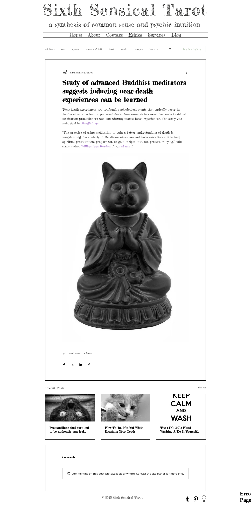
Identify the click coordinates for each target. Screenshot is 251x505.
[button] (170, 49)
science (88, 353)
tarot (111, 49)
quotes (75, 49)
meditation (75, 353)
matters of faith (94, 49)
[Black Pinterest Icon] (195, 499)
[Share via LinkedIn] (80, 364)
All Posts (49, 49)
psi (64, 353)
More (152, 49)
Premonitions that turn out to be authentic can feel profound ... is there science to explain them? (69, 429)
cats (63, 49)
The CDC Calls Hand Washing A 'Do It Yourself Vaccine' (178, 429)
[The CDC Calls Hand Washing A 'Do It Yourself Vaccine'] (181, 407)
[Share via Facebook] (64, 364)
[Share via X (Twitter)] (72, 364)
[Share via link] (89, 364)
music (124, 49)
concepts (138, 49)
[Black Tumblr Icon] (187, 499)
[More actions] (187, 72)
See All (202, 387)
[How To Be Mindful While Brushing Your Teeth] (125, 407)
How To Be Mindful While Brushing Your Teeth (124, 429)
